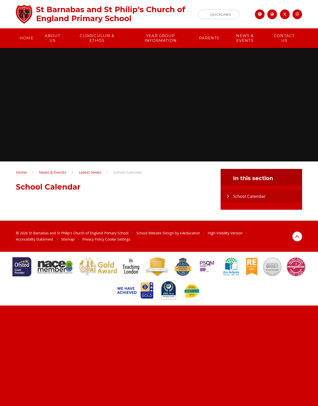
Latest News (90, 172)
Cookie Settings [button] (117, 239)
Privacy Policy (93, 239)
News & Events (52, 172)
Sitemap (68, 239)
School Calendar (127, 172)
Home (21, 172)
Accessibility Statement (34, 239)
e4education (190, 233)
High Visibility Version (225, 233)
